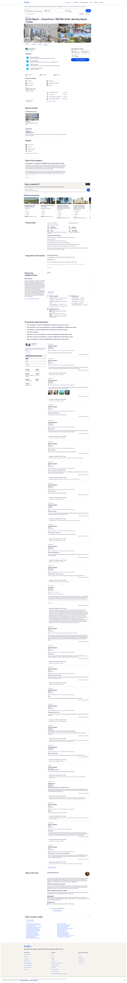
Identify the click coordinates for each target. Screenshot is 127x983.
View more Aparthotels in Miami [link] (31, 298)
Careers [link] (52, 956)
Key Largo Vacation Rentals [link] (62, 932)
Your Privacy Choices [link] (54, 971)
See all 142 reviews (29, 50)
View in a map (29, 101)
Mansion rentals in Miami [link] (62, 927)
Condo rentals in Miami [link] (31, 926)
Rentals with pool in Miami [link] (62, 929)
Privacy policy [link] (53, 967)
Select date (76, 52)
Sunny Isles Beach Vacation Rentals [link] (33, 938)
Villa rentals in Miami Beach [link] (31, 932)
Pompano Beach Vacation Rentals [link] (64, 936)
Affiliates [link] (52, 958)
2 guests (70, 11)
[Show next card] (91, 208)
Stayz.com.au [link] (81, 963)
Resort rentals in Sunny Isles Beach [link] (33, 930)
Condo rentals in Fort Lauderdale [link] (64, 925)
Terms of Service (34, 980)
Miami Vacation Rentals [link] (31, 936)
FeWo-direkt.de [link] (81, 958)
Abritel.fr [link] (80, 956)
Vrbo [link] (79, 954)
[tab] (30, 920)
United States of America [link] (39, 6)
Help (91, 2)
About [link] (52, 954)
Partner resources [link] (27, 961)
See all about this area (51, 101)
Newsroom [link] (53, 961)
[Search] (88, 190)
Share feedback (57, 910)
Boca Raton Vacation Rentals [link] (32, 933)
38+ (88, 40)
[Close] (124, 979)
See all (26, 87)
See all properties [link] (30, 14)
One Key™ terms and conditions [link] (57, 963)
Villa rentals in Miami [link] (61, 930)
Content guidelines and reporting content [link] (58, 973)
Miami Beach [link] (59, 6)
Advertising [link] (26, 969)
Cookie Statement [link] (54, 969)
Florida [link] (46, 6)
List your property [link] (27, 954)
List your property (84, 2)
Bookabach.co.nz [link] (82, 961)
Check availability (80, 59)
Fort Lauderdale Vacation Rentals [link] (33, 934)
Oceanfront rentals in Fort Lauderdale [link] (65, 928)
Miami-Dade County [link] (52, 6)
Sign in (101, 2)
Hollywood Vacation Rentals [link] (62, 934)
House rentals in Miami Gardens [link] (32, 928)
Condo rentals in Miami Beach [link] (63, 926)
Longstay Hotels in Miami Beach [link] (32, 923)
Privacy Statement (24, 980)
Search (88, 10)
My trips (96, 2)
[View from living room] (67, 392)
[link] (86, 14)
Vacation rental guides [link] (28, 963)
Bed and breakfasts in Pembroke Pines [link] (34, 925)
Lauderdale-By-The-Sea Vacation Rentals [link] (65, 935)
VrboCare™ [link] (26, 956)
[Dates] (54, 10)
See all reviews (52, 867)
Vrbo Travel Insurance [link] (27, 967)
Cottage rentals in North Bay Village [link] (33, 927)
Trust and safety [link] (26, 958)
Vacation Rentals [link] (31, 6)
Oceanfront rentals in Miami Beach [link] (33, 929)
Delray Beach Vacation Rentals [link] (63, 933)
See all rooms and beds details (31, 153)
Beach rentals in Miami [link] (61, 923)
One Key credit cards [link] (27, 965)
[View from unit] (61, 392)
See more (27, 177)
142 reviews (33, 345)
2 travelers (76, 56)
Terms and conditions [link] (55, 965)
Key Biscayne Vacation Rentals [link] (32, 935)
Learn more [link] (27, 352)
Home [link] (26, 6)
